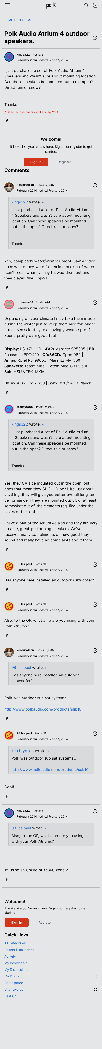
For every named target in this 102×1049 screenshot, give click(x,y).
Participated (13, 983)
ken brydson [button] (25, 184)
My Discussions (16, 970)
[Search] (86, 5)
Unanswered (51, 989)
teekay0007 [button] (25, 407)
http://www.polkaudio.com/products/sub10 (42, 709)
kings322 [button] (23, 54)
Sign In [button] (36, 162)
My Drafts (51, 976)
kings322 (19, 202)
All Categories (15, 943)
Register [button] (64, 162)
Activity (10, 956)
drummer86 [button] (25, 302)
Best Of (10, 996)
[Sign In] (95, 5)
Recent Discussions (19, 950)
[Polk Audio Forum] (51, 5)
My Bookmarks (51, 963)
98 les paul (21, 667)
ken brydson (22, 750)
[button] (95, 38)
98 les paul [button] (24, 564)
